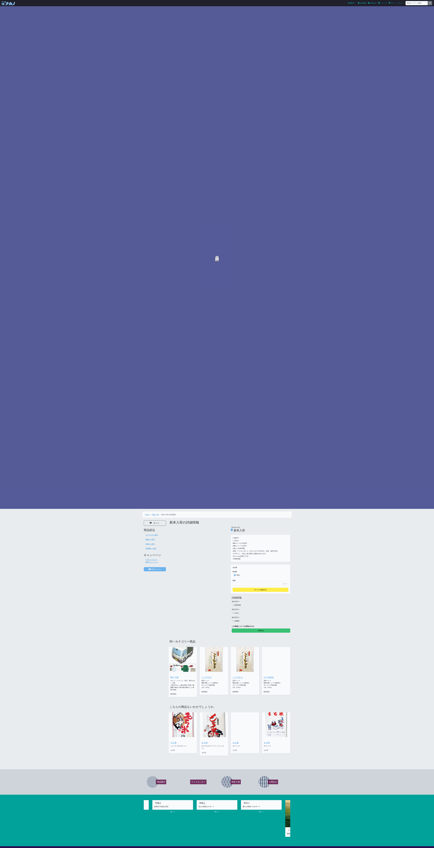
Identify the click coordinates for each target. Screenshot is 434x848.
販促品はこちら (155, 569)
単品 (238, 575)
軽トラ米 (174, 677)
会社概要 (362, 3)
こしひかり (207, 677)
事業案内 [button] (351, 3)
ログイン (400, 3)
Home (147, 514)
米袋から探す (150, 544)
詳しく (172, 811)
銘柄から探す (150, 539)
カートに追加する (260, 590)
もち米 (173, 742)
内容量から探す (151, 548)
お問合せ (372, 3)
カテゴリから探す (152, 535)
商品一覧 (155, 514)
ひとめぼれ (269, 677)
